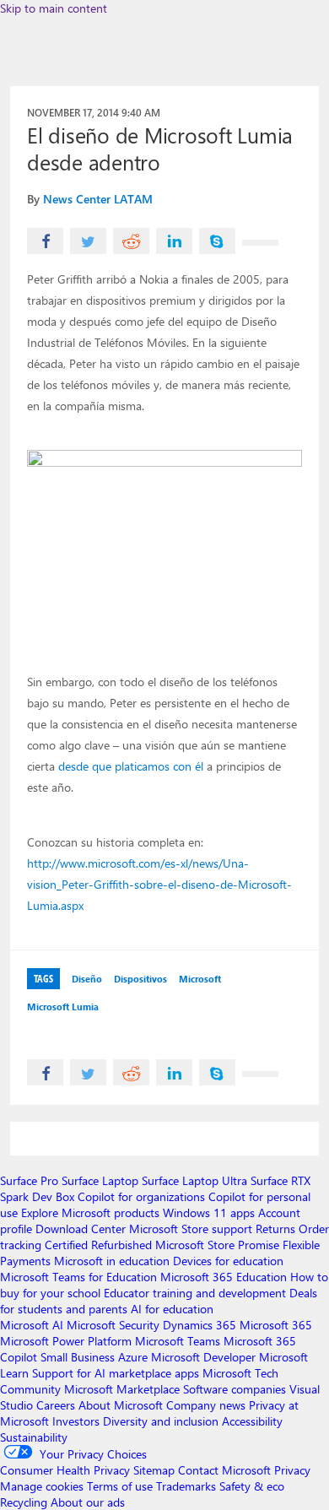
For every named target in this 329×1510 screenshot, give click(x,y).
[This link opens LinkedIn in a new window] (174, 241)
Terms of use (120, 1486)
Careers (55, 1405)
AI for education (172, 1309)
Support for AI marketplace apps (115, 1373)
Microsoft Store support (190, 1228)
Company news (205, 1405)
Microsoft (200, 978)
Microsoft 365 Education (223, 1277)
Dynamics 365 (199, 1325)
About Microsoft (120, 1405)
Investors (76, 1421)
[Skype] (217, 241)
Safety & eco (251, 1486)
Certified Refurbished (98, 1245)
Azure (133, 1357)
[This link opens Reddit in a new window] (131, 241)
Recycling (23, 1502)
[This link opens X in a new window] (88, 241)
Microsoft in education (112, 1261)
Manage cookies (42, 1486)
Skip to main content (53, 8)
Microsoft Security (113, 1325)
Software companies (234, 1389)
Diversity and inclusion (160, 1421)
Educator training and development (195, 1293)
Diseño (87, 978)
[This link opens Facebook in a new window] (45, 241)
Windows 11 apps (209, 1212)
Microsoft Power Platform (66, 1341)
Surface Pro (29, 1180)
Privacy (292, 1470)
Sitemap (154, 1470)
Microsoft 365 (276, 1325)
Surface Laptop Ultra (194, 1180)
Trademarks (186, 1486)
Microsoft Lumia (63, 1006)
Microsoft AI (31, 1325)
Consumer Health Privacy (65, 1470)
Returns (275, 1228)
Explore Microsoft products (90, 1212)
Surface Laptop (100, 1180)
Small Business (77, 1357)
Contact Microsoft (224, 1470)
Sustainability (33, 1437)
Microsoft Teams (177, 1341)
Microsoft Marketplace (122, 1389)
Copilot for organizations (141, 1196)
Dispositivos (140, 978)
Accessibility (252, 1421)
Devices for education (228, 1261)
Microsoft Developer (203, 1357)
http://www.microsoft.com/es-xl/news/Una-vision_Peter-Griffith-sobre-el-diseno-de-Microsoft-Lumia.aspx (159, 884)
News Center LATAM (98, 199)
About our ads (88, 1502)
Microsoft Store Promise (217, 1245)
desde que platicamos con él (130, 766)
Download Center (80, 1228)
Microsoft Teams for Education (78, 1277)
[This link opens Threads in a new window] (260, 243)
